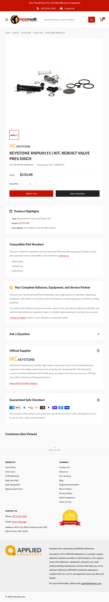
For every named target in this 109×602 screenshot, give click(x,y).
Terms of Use (65, 501)
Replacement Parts (14, 489)
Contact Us (69, 8)
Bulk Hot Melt (11, 480)
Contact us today (17, 317)
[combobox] (65, 20)
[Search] (91, 20)
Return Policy (65, 489)
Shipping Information (69, 484)
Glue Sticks (10, 467)
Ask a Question (77, 193)
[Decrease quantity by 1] (23, 183)
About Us (63, 471)
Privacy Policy (65, 493)
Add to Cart (31, 193)
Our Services (65, 476)
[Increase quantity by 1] (37, 183)
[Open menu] (6, 20)
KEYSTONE (26, 33)
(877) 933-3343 (46, 8)
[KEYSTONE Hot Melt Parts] (54, 146)
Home (7, 33)
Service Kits (38, 33)
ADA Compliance (67, 497)
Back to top (54, 450)
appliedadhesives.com (91, 583)
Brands (16, 33)
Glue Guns (10, 471)
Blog (61, 480)
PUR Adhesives (12, 476)
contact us (64, 255)
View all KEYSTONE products (23, 383)
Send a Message (18, 521)
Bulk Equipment (12, 484)
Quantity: (13, 183)
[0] (101, 19)
